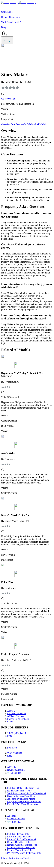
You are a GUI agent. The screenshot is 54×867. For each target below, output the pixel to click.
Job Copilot (15, 773)
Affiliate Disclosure (16, 716)
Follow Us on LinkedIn (18, 719)
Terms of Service (23, 858)
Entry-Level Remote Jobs (19, 836)
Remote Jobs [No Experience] (21, 839)
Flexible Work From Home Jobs (22, 804)
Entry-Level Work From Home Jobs (24, 801)
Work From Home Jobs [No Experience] (26, 793)
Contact (11, 721)
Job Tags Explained (16, 733)
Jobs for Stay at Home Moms (21, 799)
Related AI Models (37, 124)
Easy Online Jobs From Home (21, 796)
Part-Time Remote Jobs (18, 834)
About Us (11, 710)
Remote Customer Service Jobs (22, 844)
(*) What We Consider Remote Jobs (24, 853)
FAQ (26, 124)
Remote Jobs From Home (19, 790)
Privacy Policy (8, 858)
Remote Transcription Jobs (19, 850)
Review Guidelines (16, 770)
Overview (6, 124)
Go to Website (8, 98)
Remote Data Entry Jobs (18, 842)
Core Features (17, 124)
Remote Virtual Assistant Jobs (21, 847)
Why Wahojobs (14, 753)
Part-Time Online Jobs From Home (23, 788)
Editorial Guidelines (16, 713)
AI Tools (11, 767)
